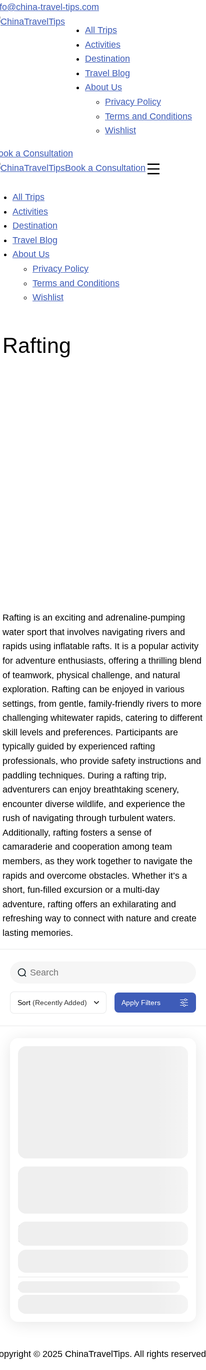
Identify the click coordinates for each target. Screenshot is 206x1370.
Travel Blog (107, 73)
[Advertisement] (103, 486)
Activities (102, 45)
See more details (97, 1206)
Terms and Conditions (148, 116)
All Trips (101, 30)
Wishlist (120, 130)
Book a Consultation (105, 168)
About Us (103, 87)
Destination (107, 59)
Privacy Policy (133, 102)
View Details (103, 1261)
